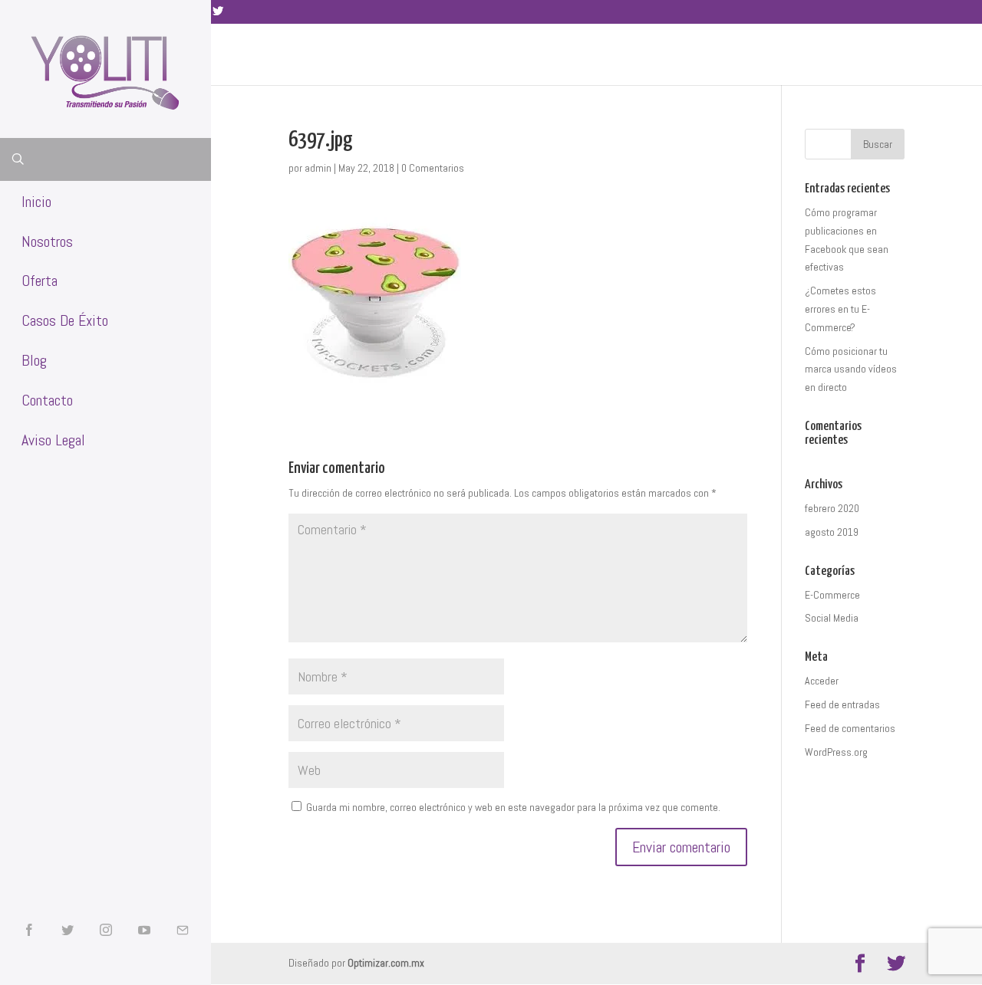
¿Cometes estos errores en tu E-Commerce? (840, 309)
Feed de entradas (842, 704)
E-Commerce (832, 595)
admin (318, 168)
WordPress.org (836, 752)
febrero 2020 (832, 508)
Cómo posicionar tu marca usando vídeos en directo (851, 369)
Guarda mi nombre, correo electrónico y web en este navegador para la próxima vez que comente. (513, 807)
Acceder (822, 681)
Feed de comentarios (850, 728)
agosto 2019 (831, 532)
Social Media (831, 618)
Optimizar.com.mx (386, 963)
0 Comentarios (432, 168)
